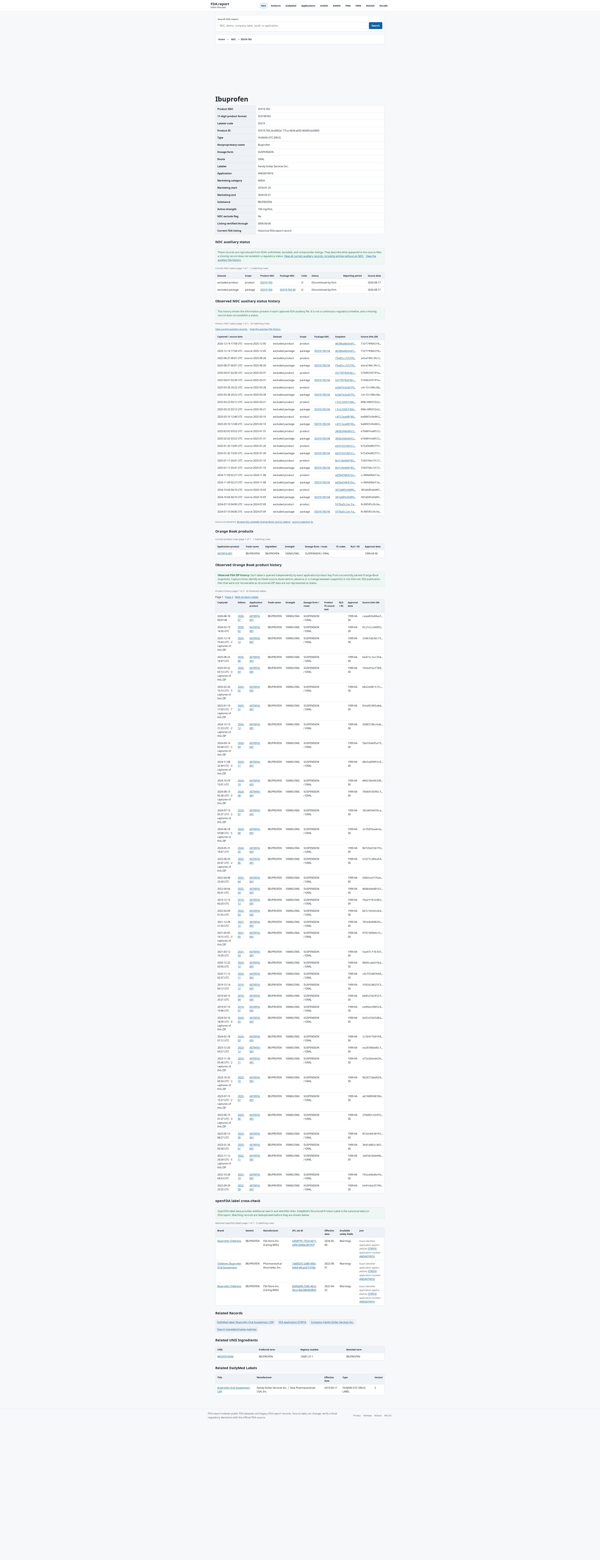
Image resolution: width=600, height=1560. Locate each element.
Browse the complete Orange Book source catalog (263, 521)
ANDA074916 (367, 1256)
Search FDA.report (228, 19)
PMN (358, 5)
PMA (348, 5)
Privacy (357, 1415)
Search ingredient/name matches (237, 1329)
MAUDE (370, 5)
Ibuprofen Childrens (229, 1241)
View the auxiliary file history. (265, 329)
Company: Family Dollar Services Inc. (332, 1322)
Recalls (384, 5)
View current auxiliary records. (231, 329)
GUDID (324, 5)
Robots (378, 1415)
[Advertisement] (300, 70)
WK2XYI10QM (225, 1356)
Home (221, 39)
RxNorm (276, 5)
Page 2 (229, 597)
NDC (263, 5)
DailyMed (291, 5)
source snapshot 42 (302, 521)
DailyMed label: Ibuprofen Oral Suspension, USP (245, 1322)
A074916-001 (224, 553)
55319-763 (266, 282)
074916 (372, 1248)
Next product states (246, 597)
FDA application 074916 (292, 1322)
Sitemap (367, 1415)
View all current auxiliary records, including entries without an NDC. (324, 256)
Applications (308, 5)
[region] (300, 282)
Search (375, 25)
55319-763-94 (287, 289)
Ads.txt (388, 1415)
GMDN (336, 5)
